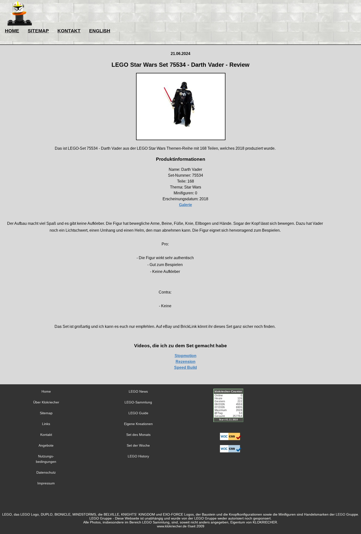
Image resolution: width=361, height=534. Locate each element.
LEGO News (138, 391)
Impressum (46, 483)
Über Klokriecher (46, 402)
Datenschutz (46, 472)
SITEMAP (38, 30)
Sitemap (46, 413)
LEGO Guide (138, 413)
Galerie (185, 205)
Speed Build (185, 367)
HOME (12, 30)
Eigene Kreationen (138, 424)
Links (46, 424)
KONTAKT (69, 30)
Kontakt (46, 435)
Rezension (185, 362)
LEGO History (138, 456)
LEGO (340, 514)
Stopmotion (185, 356)
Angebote (46, 445)
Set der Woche (138, 445)
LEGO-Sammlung (138, 402)
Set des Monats (138, 435)
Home (46, 391)
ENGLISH (99, 30)
